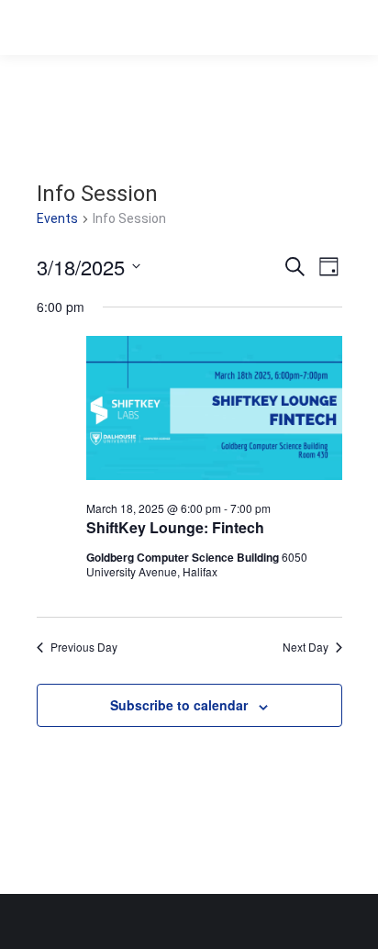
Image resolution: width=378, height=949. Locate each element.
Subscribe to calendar (179, 705)
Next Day (305, 647)
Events (57, 218)
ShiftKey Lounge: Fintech (175, 527)
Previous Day (83, 647)
